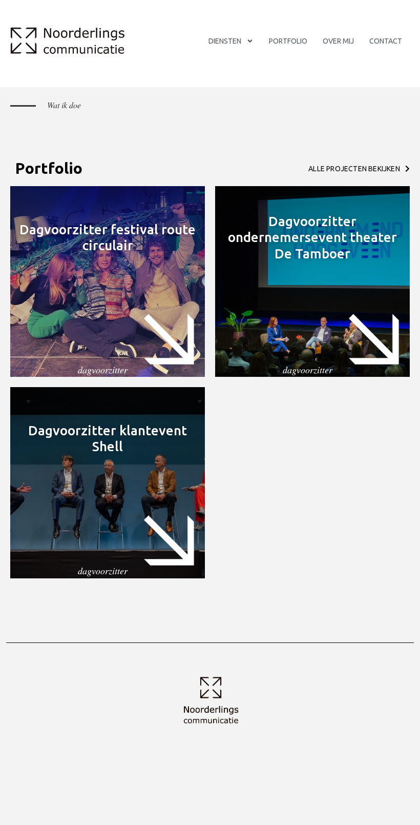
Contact (385, 41)
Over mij (338, 41)
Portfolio (288, 41)
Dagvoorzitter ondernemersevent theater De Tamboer (312, 237)
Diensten (224, 41)
